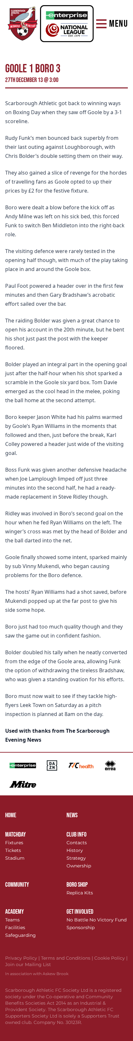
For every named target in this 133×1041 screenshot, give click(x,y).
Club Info (76, 834)
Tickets (13, 850)
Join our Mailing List (28, 964)
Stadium (15, 858)
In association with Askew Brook (36, 973)
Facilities (15, 927)
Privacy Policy (23, 958)
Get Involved (79, 912)
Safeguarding (20, 935)
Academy (14, 912)
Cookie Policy (111, 958)
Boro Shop (77, 885)
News (71, 815)
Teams (12, 920)
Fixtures (14, 843)
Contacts (76, 843)
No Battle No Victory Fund (96, 920)
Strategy (76, 858)
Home (10, 815)
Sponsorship (80, 927)
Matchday (15, 834)
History (74, 850)
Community (17, 885)
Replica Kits (79, 893)
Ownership (78, 866)
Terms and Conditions (67, 958)
